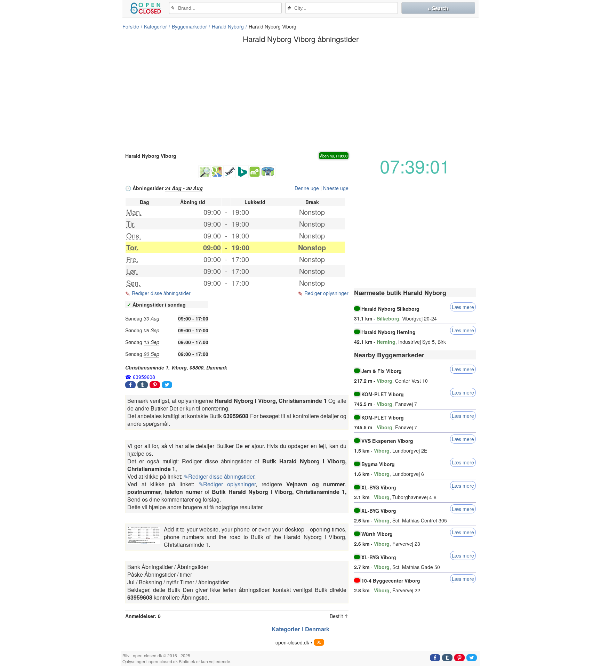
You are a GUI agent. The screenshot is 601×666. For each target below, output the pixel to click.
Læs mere (463, 306)
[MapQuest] (254, 171)
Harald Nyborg (228, 26)
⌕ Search (438, 8)
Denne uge (307, 188)
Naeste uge (335, 188)
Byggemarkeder (189, 26)
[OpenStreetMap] (204, 171)
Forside (130, 26)
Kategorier (155, 26)
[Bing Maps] (242, 171)
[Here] (229, 171)
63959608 (144, 376)
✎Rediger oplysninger (227, 484)
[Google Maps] (217, 171)
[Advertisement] (300, 97)
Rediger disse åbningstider (161, 293)
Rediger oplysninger (326, 293)
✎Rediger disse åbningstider (219, 476)
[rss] (319, 642)
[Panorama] (268, 171)
